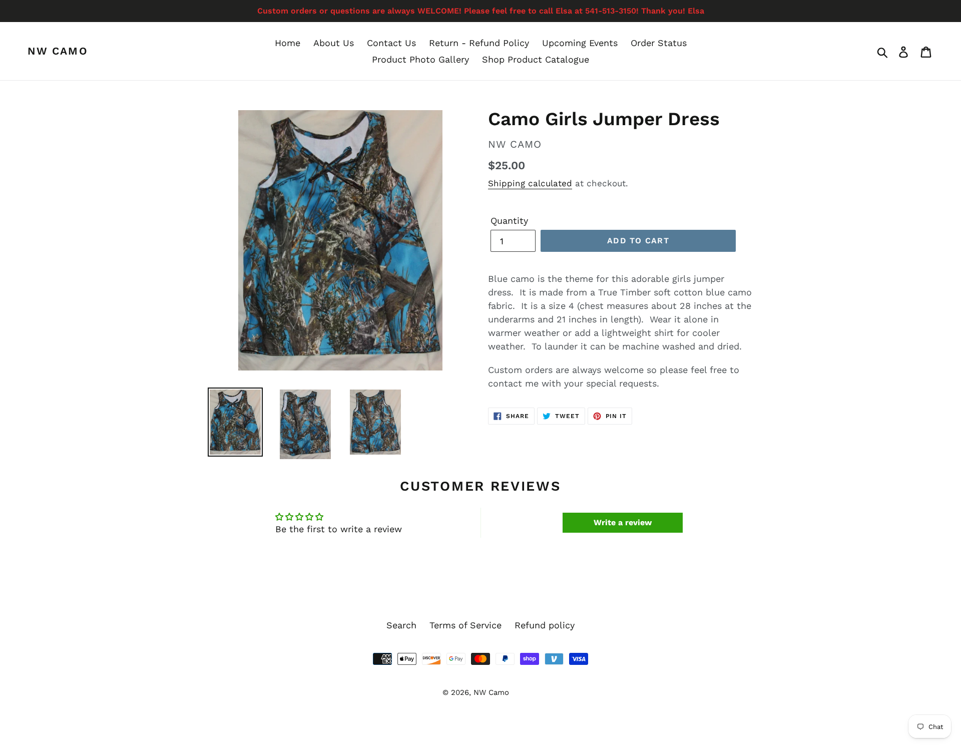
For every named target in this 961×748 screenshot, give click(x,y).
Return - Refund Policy (479, 43)
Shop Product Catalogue (535, 59)
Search (401, 625)
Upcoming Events (580, 43)
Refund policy (545, 625)
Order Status (659, 43)
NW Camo (58, 51)
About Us (333, 43)
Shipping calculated (530, 183)
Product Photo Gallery (420, 59)
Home (287, 43)
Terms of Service (465, 625)
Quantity (509, 220)
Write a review (623, 522)
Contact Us (391, 43)
